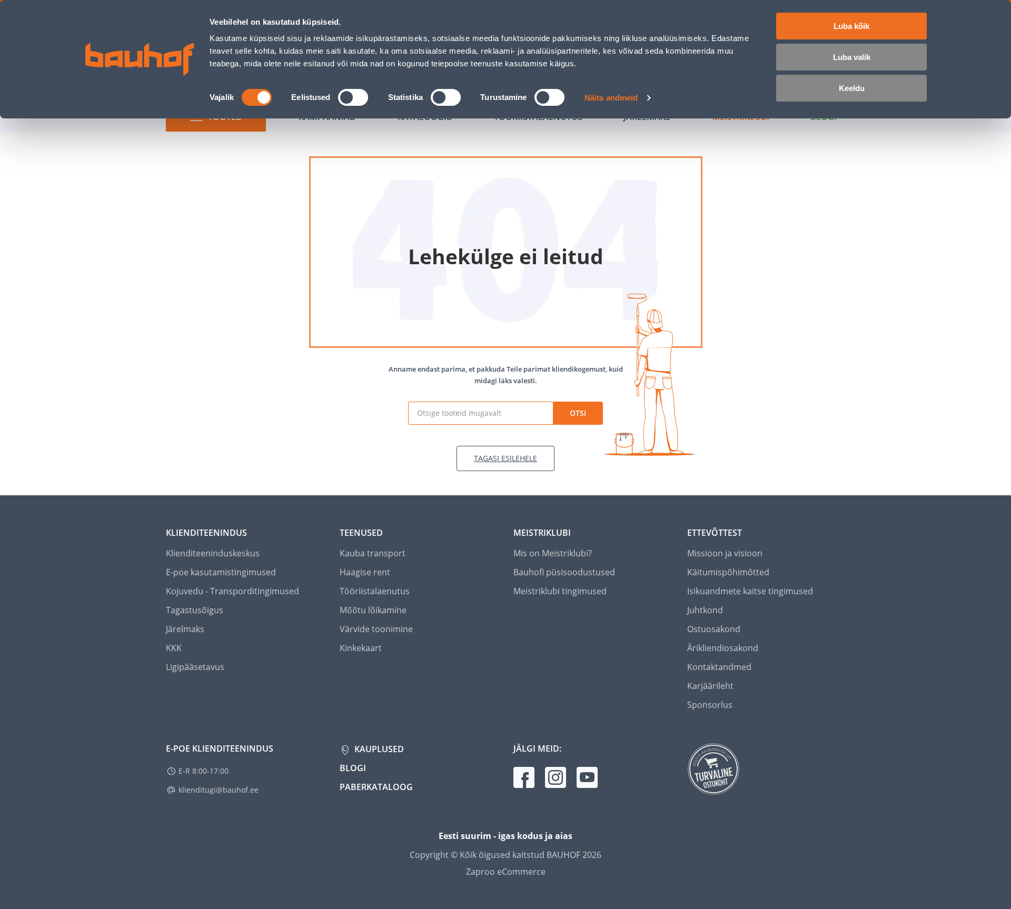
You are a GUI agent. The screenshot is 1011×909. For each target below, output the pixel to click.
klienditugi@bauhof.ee (219, 790)
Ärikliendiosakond (722, 648)
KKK (174, 648)
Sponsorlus (709, 705)
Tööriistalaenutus (375, 591)
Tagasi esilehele (505, 458)
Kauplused (378, 749)
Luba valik (851, 57)
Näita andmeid (611, 97)
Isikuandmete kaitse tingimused (750, 591)
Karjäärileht (710, 686)
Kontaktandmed (719, 667)
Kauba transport (372, 553)
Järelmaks (185, 629)
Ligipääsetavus (195, 667)
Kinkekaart (361, 648)
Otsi (578, 413)
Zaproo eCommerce (506, 871)
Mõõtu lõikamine (373, 610)
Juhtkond (705, 610)
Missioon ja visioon (724, 553)
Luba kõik (851, 26)
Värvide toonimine (376, 629)
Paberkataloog (376, 787)
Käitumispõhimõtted (728, 572)
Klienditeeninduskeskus (213, 553)
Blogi (353, 768)
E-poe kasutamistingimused (221, 572)
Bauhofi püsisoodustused (564, 572)
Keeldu (852, 88)
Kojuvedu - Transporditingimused (232, 591)
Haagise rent (365, 572)
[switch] (353, 97)
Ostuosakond (713, 629)
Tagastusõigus (194, 610)
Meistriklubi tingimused (560, 591)
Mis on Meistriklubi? (552, 553)
